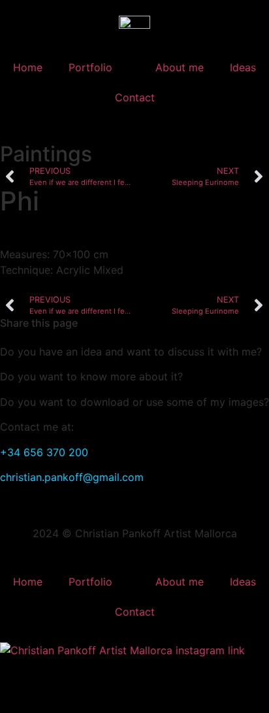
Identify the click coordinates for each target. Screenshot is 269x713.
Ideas (243, 67)
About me (179, 67)
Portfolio (90, 67)
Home (27, 67)
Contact (135, 97)
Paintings (46, 154)
